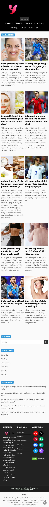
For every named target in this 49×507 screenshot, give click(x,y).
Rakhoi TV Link (27, 502)
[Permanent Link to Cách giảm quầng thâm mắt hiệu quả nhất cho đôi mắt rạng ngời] (12, 49)
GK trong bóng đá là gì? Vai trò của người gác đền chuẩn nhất (36, 66)
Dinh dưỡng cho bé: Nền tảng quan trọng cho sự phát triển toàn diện (12, 184)
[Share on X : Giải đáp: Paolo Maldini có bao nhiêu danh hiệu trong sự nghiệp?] (31, 177)
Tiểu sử (23, 28)
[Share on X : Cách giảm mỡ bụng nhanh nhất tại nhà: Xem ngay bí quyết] (7, 245)
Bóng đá (19, 23)
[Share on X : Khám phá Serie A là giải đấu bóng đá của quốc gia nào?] (7, 297)
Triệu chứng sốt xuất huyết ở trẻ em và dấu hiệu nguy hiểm (35, 251)
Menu (26, 19)
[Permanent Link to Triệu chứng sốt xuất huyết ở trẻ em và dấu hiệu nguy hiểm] (36, 234)
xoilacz (34, 498)
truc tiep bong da (13, 500)
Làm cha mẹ (39, 23)
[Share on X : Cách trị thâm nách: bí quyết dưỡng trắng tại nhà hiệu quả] (31, 297)
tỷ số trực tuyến (31, 505)
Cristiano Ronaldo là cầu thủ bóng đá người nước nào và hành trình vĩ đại (36, 120)
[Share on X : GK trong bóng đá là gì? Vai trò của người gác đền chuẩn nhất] (31, 60)
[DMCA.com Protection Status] (38, 458)
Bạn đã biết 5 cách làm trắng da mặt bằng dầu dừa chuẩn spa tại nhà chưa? (12, 120)
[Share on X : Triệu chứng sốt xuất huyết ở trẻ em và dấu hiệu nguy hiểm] (31, 245)
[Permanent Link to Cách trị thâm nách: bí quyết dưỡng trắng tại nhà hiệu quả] (36, 287)
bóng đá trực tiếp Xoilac (21, 498)
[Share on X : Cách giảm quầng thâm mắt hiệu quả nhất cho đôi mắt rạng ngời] (7, 60)
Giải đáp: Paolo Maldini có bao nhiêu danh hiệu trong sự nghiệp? (36, 184)
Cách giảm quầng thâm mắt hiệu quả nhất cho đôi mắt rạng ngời (12, 66)
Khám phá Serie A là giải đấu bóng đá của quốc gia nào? (12, 304)
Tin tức (30, 28)
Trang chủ (9, 23)
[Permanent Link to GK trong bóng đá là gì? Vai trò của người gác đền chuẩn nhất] (36, 49)
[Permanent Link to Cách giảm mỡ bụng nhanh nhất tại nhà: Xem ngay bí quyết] (12, 234)
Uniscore (20, 505)
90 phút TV (25, 500)
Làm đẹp (28, 23)
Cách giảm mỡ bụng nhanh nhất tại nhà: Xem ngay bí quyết (10, 251)
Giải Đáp (14, 28)
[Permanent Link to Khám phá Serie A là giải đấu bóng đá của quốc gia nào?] (12, 287)
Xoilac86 (7, 498)
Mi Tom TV (34, 500)
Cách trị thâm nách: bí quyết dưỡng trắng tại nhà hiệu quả (35, 304)
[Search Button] (37, 27)
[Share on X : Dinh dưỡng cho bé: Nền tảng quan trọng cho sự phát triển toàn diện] (7, 177)
